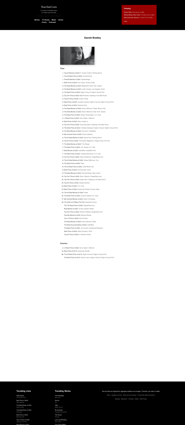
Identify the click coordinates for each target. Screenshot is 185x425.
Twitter (137, 399)
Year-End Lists (49, 7)
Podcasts (52, 22)
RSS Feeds (143, 399)
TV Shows (45, 20)
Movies (37, 20)
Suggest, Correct (117, 395)
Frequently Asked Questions (146, 395)
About (109, 395)
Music (54, 20)
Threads (130, 399)
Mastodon (124, 399)
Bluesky (117, 399)
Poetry (44, 22)
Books (60, 20)
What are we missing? (130, 395)
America (63, 243)
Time (62, 68)
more (125, 21)
